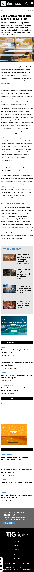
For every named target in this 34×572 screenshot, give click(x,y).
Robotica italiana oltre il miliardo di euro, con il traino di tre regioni (24, 289)
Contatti (17, 554)
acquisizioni (6, 252)
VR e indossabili (7, 267)
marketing (4, 467)
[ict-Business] (10, 3)
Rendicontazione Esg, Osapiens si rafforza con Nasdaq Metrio (23, 258)
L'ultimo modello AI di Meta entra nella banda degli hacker (23, 304)
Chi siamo (17, 541)
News (2, 10)
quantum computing (6, 454)
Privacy (17, 545)
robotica (5, 284)
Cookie (17, 550)
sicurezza (4, 479)
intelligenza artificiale (6, 299)
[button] (26, 3)
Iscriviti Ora (9, 523)
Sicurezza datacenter (7, 385)
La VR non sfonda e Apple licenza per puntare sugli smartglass (24, 273)
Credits (17, 558)
